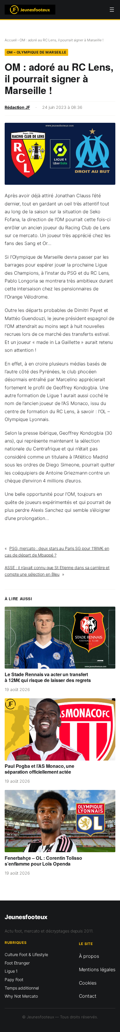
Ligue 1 (11, 971)
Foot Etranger (17, 962)
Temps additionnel (22, 987)
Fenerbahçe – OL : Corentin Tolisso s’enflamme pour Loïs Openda (43, 861)
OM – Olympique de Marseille (36, 52)
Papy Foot (14, 979)
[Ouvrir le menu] (111, 9)
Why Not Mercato (21, 996)
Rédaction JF (17, 107)
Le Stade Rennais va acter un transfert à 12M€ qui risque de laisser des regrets (48, 677)
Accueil (11, 40)
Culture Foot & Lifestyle (26, 954)
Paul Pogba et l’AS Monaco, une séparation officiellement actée (39, 769)
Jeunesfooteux (26, 917)
